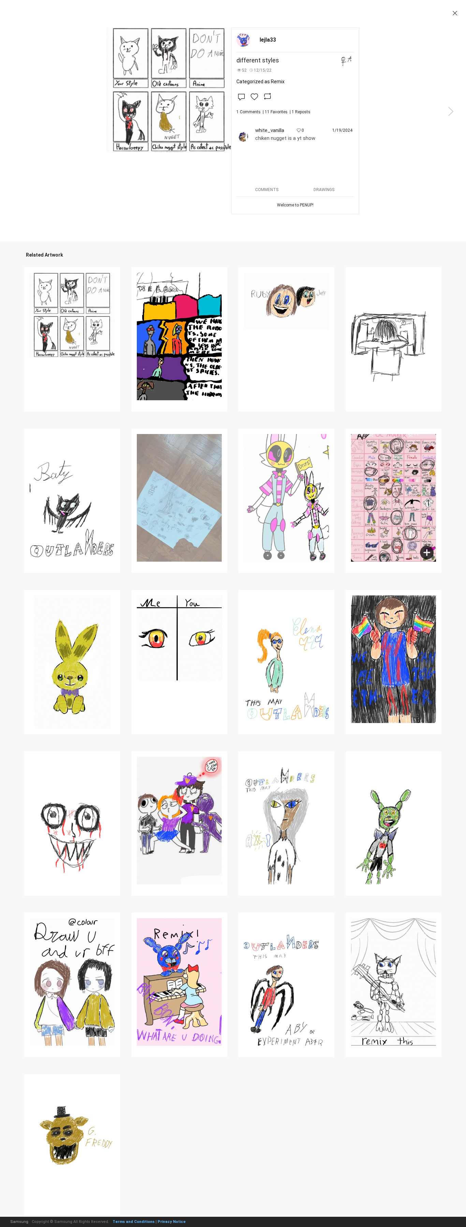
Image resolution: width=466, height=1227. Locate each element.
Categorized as (260, 81)
